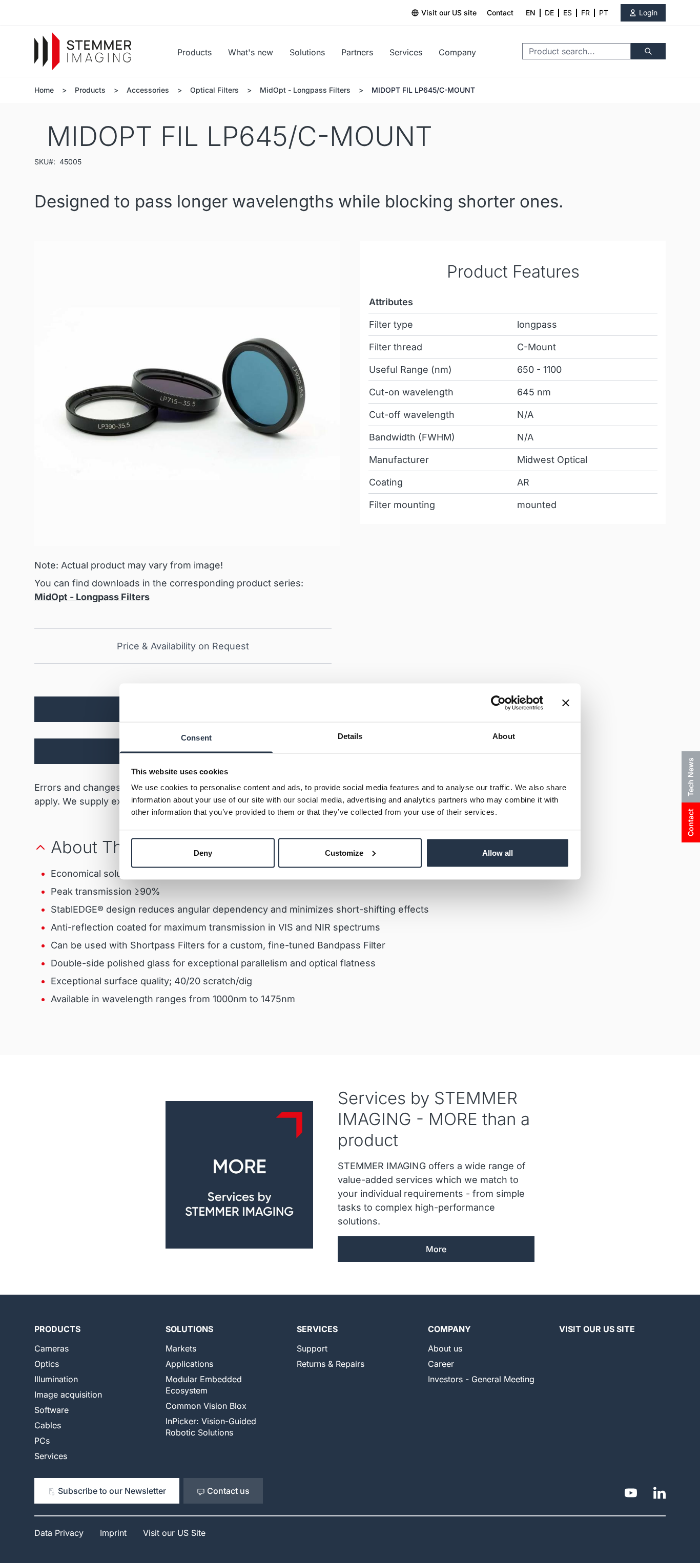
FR (585, 12)
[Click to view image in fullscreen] (187, 393)
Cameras (51, 1348)
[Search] (648, 51)
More (436, 1249)
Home (44, 90)
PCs (42, 1440)
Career (441, 1364)
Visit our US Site (597, 1329)
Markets (181, 1348)
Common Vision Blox (206, 1406)
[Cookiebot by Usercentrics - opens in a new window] (498, 702)
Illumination (56, 1379)
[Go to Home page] (82, 51)
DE (549, 12)
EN (531, 12)
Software (51, 1410)
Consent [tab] (196, 737)
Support (312, 1348)
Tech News (690, 776)
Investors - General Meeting (481, 1379)
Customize (344, 852)
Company (457, 52)
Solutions (307, 52)
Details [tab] (350, 736)
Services (405, 52)
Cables (47, 1425)
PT (603, 12)
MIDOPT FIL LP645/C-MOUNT (423, 90)
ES (567, 12)
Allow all (497, 852)
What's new (250, 52)
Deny (203, 852)
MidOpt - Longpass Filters (305, 90)
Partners (357, 52)
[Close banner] (565, 702)
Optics (46, 1364)
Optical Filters (214, 90)
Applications (189, 1364)
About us (445, 1348)
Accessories (148, 90)
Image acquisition (68, 1394)
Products (194, 52)
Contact (500, 12)
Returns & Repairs (330, 1364)
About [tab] (503, 736)
